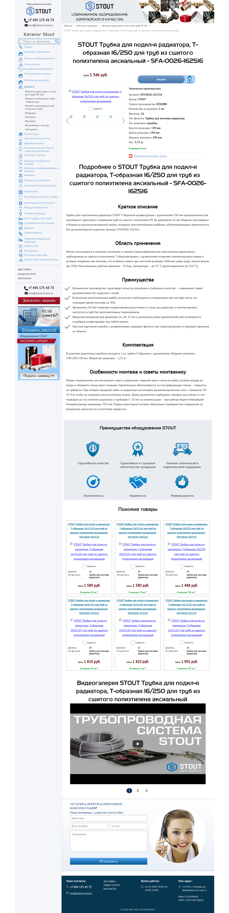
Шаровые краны (34, 143)
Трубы (28, 47)
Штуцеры (30, 113)
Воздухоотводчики (36, 207)
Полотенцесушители (36, 80)
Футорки (30, 121)
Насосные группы (35, 155)
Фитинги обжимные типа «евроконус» (40, 100)
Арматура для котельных (39, 203)
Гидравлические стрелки (39, 223)
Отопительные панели (37, 73)
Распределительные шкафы (41, 197)
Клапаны (29, 175)
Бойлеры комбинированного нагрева (41, 169)
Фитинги (29, 87)
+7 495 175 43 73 (41, 20)
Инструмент (31, 251)
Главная (68, 25)
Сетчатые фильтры (35, 255)
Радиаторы (31, 191)
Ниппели (30, 117)
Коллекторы (31, 134)
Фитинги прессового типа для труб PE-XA (40, 93)
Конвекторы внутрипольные (41, 259)
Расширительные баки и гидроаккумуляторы (38, 149)
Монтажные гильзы (37, 125)
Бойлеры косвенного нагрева (37, 162)
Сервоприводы (33, 232)
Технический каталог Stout (150, 156)
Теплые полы (32, 64)
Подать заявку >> (39, 376)
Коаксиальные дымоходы (40, 185)
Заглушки (31, 129)
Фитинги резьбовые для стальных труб (39, 107)
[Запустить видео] (138, 744)
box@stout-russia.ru (41, 25)
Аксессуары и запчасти (38, 218)
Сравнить (98, 108)
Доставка (24, 269)
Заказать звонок (39, 301)
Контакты (24, 278)
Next (123, 120)
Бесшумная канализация (37, 69)
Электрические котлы (37, 138)
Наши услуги (27, 274)
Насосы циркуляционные (39, 58)
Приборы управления (37, 52)
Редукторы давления (37, 180)
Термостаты (31, 246)
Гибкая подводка (34, 213)
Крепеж (28, 228)
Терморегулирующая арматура (37, 240)
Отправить (109, 861)
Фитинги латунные (87, 25)
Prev (68, 120)
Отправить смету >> (39, 330)
